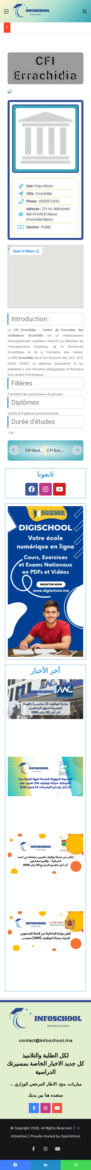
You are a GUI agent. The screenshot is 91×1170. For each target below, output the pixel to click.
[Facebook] (31, 489)
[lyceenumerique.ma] (57, 1108)
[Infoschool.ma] (34, 1108)
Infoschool (19, 1136)
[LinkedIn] (45, 1165)
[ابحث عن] (84, 13)
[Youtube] (59, 489)
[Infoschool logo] (31, 11)
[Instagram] (45, 489)
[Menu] (6, 13)
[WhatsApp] (76, 1165)
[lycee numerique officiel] (45, 1108)
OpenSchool (70, 1136)
